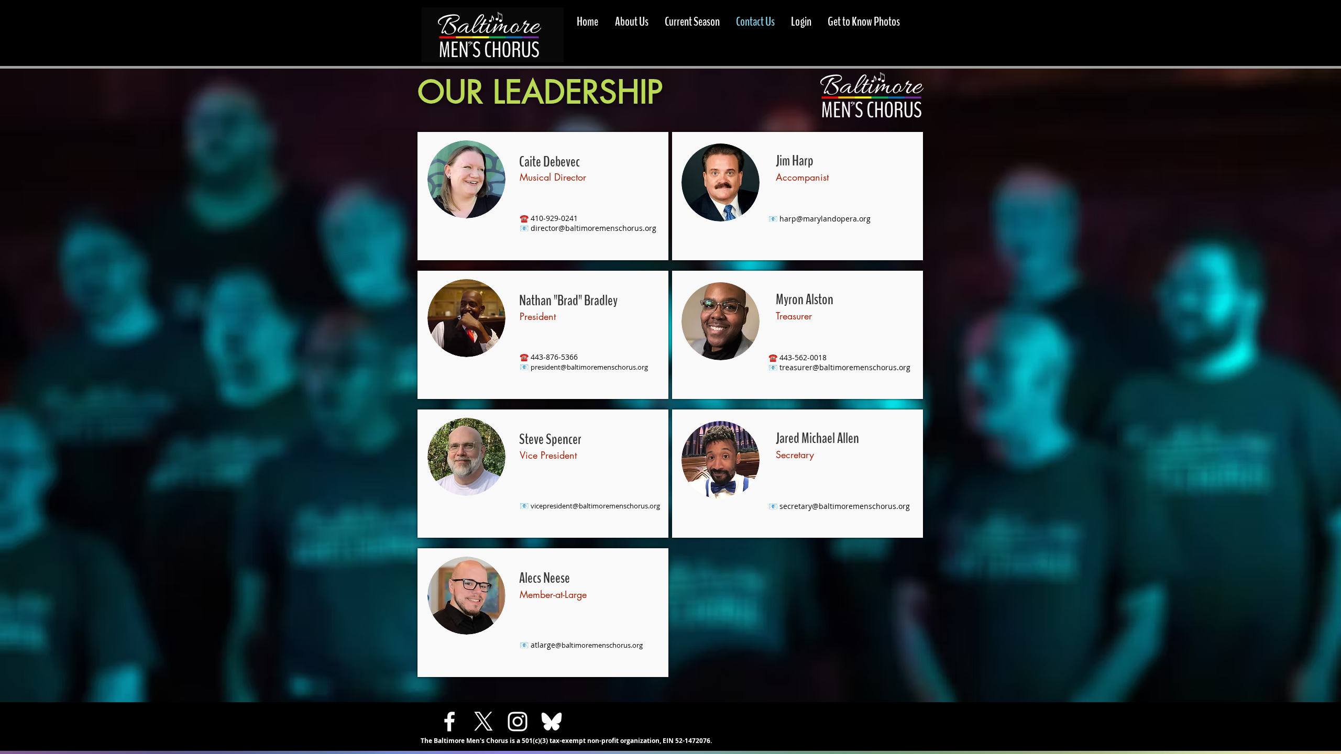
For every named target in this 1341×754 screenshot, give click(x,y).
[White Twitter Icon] (483, 721)
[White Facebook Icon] (449, 721)
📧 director (539, 228)
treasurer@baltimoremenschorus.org (844, 367)
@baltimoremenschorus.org (607, 228)
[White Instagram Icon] (517, 721)
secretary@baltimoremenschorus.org (844, 506)
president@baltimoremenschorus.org (589, 367)
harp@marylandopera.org (825, 219)
